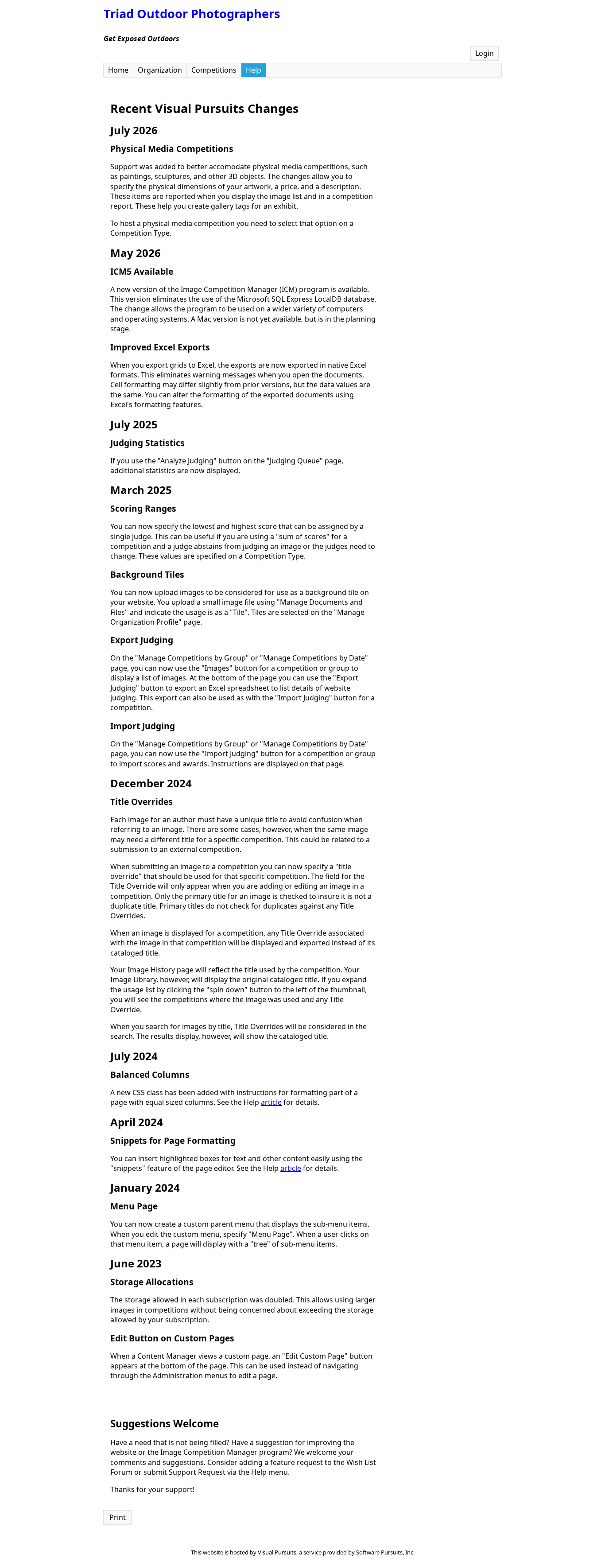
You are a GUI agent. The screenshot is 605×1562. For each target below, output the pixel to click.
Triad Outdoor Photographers (192, 13)
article (271, 1102)
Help (253, 70)
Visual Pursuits (277, 1552)
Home (118, 70)
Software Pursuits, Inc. (385, 1552)
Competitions (214, 70)
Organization (160, 70)
